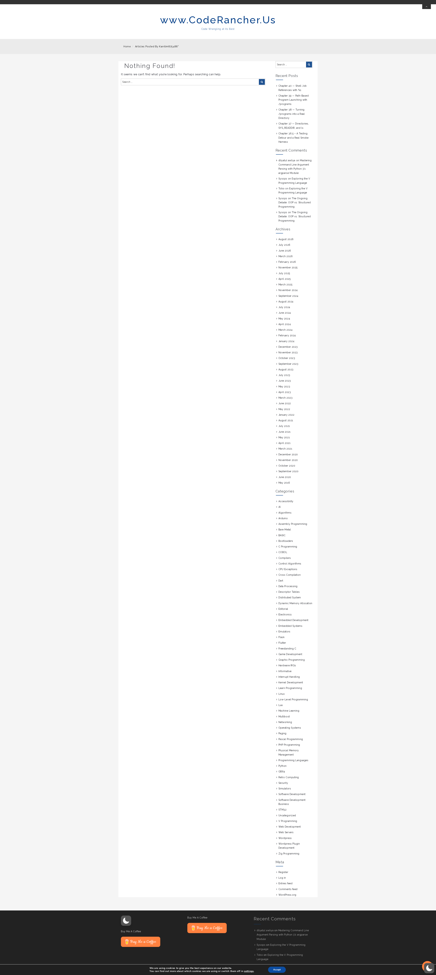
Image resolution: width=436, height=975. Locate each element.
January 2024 (286, 341)
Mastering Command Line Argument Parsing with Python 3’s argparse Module (283, 934)
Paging (282, 733)
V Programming (287, 821)
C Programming (287, 546)
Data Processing (288, 586)
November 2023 (288, 352)
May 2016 (284, 482)
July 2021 (284, 426)
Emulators (284, 631)
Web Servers (286, 832)
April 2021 (284, 443)
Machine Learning (288, 710)
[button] (126, 921)
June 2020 (284, 477)
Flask (281, 637)
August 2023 (285, 369)
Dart (280, 580)
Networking (285, 722)
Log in (282, 877)
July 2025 (284, 273)
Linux (281, 694)
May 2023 (284, 386)
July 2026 (284, 244)
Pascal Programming (290, 739)
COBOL (282, 552)
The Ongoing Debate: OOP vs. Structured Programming (294, 202)
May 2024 (284, 318)
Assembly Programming (292, 524)
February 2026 (287, 262)
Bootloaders (285, 541)
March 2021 (285, 448)
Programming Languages (293, 760)
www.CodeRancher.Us (218, 20)
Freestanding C (287, 648)
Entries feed (285, 883)
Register (283, 872)
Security (283, 783)
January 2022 (286, 414)
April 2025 (284, 279)
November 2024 (288, 290)
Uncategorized (287, 815)
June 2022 (284, 403)
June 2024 (284, 312)
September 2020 (288, 471)
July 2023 (284, 375)
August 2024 (285, 301)
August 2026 (286, 239)
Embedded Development (293, 620)
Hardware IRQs (287, 665)
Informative (285, 671)
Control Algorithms (289, 563)
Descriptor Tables (289, 592)
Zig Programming (288, 853)
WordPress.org (287, 894)
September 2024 (288, 296)
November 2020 (288, 460)
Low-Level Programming (293, 699)
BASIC (282, 535)
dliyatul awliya (286, 160)
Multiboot (284, 716)
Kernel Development (290, 682)
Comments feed (288, 889)
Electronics (285, 614)
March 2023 (285, 397)
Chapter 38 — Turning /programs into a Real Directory (291, 113)
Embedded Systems (290, 626)
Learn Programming (290, 688)
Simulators (284, 788)
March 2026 (285, 256)
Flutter (282, 642)
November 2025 (288, 267)
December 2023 (288, 346)
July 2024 (284, 307)
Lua (280, 705)
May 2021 (284, 437)
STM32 (282, 809)
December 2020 (288, 454)
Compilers (284, 558)
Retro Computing (288, 777)
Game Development (290, 654)
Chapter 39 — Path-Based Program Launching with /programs (293, 99)
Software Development (292, 794)
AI (279, 507)
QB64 (281, 771)
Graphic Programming (291, 659)
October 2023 (286, 358)
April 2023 (284, 392)
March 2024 (285, 329)
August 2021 (285, 420)
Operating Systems (289, 727)
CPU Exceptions (287, 569)
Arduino (283, 518)
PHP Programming (289, 744)
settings (249, 971)
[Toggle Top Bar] (426, 6)
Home (127, 46)
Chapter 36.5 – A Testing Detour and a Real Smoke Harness (293, 137)
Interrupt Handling (289, 676)
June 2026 (284, 250)
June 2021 (284, 431)
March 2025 (285, 284)
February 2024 (287, 335)
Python (282, 766)
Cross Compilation (289, 574)
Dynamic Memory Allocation (295, 603)
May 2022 (284, 409)
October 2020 (286, 465)
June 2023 (284, 380)
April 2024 (284, 324)
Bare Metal (284, 529)
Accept (277, 969)
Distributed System (289, 597)
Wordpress (285, 838)
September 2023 (288, 364)
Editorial (283, 609)
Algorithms (285, 512)
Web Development (289, 826)
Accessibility (285, 501)
